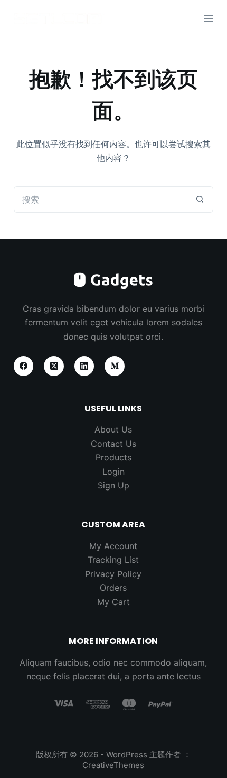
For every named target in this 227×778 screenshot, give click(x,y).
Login (113, 471)
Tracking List (113, 559)
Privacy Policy (113, 574)
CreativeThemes (113, 765)
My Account (113, 546)
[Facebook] (24, 366)
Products (113, 457)
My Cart (113, 602)
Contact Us (113, 443)
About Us (113, 429)
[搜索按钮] (200, 199)
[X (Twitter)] (54, 366)
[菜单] (208, 18)
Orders (113, 587)
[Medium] (115, 366)
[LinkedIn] (84, 366)
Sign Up (113, 485)
